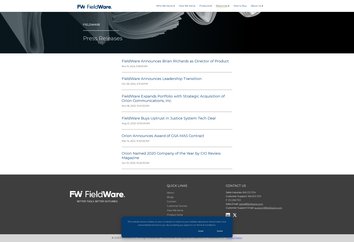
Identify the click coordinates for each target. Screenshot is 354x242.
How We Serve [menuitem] (175, 210)
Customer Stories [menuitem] (177, 206)
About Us (256, 6)
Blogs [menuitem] (170, 197)
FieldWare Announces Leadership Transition (162, 78)
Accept (200, 231)
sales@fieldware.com (251, 204)
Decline (220, 231)
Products (204, 6)
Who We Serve (164, 6)
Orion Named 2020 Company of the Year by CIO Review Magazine (171, 155)
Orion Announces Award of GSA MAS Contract (163, 136)
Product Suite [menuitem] (175, 215)
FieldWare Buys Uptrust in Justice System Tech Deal (169, 118)
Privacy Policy (234, 237)
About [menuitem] (170, 192)
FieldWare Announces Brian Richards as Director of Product (175, 61)
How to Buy (240, 6)
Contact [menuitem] (171, 201)
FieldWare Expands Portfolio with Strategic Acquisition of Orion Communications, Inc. (173, 98)
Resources (221, 6)
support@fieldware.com (268, 208)
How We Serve (187, 6)
